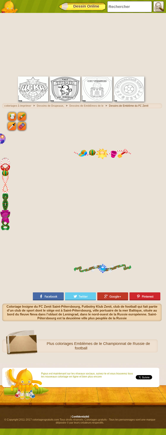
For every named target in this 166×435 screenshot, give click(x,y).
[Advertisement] (82, 44)
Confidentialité (80, 416)
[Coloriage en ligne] (11, 6)
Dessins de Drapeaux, (50, 105)
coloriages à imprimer (17, 105)
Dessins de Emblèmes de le (86, 105)
